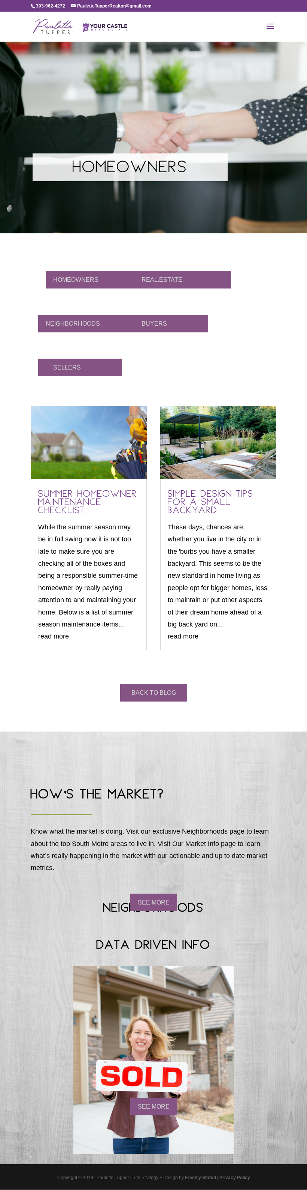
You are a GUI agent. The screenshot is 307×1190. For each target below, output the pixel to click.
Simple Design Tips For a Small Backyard (210, 503)
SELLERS (67, 367)
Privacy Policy (234, 1177)
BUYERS (154, 323)
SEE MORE (154, 902)
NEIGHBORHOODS (73, 323)
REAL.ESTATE (162, 279)
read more (53, 636)
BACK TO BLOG (153, 693)
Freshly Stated (200, 1177)
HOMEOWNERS (75, 279)
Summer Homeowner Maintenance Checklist (87, 503)
